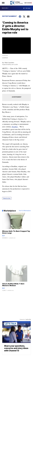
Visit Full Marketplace (25, 210)
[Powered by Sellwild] (28, 319)
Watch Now (27, 2)
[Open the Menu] (3, 2)
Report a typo (7, 198)
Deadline (15, 127)
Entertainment (9, 16)
